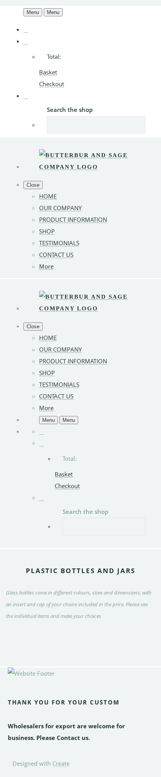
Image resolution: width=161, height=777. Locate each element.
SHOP (47, 231)
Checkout (51, 84)
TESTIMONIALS (59, 243)
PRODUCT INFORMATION (73, 219)
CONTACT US (56, 254)
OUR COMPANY (60, 208)
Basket (48, 72)
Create (61, 763)
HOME (48, 196)
